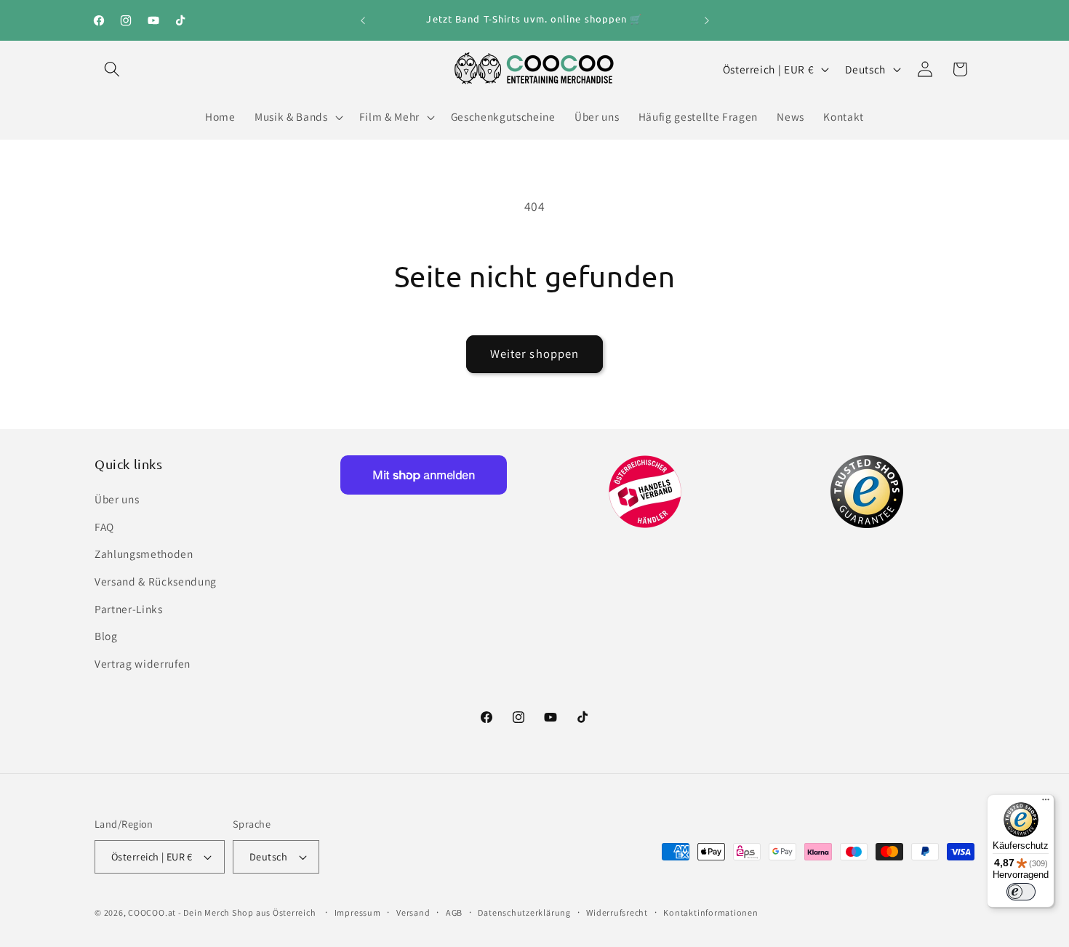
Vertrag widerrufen (143, 663)
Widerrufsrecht (617, 912)
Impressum (358, 912)
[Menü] (1045, 803)
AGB (454, 912)
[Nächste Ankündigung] (707, 20)
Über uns (117, 499)
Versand (413, 912)
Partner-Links (129, 609)
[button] (112, 69)
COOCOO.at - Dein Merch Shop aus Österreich (222, 912)
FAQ (104, 526)
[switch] (1021, 891)
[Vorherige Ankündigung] (363, 20)
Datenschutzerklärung (524, 912)
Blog (106, 635)
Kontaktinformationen (710, 912)
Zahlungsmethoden (144, 553)
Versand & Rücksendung (156, 581)
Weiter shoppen (534, 353)
